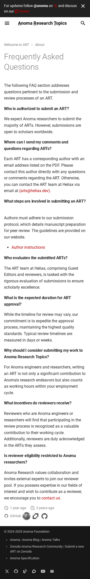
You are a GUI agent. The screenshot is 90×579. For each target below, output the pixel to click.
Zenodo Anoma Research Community (36, 546)
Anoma (15, 540)
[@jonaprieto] (26, 516)
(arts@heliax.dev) (34, 190)
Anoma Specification (24, 558)
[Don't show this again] (83, 6)
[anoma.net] (25, 571)
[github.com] (16, 571)
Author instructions (28, 247)
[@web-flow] (44, 516)
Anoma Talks (51, 540)
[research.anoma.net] (34, 571)
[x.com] (7, 571)
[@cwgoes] (36, 516)
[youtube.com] (43, 571)
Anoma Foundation (36, 531)
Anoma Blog (30, 540)
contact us (51, 498)
